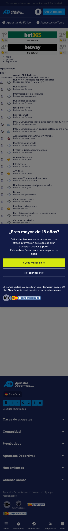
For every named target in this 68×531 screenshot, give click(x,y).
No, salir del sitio (34, 272)
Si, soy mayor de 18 (34, 262)
